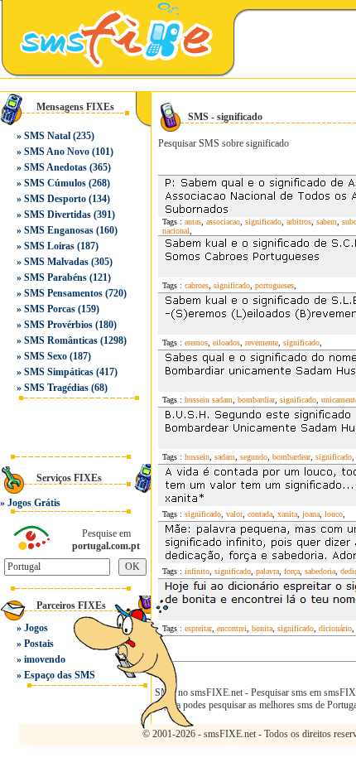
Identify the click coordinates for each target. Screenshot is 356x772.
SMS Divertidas (57, 214)
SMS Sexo (45, 356)
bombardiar (256, 399)
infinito (197, 571)
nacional (176, 230)
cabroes (197, 285)
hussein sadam (209, 399)
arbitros (298, 221)
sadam (224, 456)
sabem (326, 221)
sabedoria (320, 571)
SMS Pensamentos (63, 293)
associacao (223, 221)
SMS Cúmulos (55, 183)
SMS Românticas (61, 340)
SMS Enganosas (59, 230)
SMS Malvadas (56, 262)
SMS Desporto (55, 199)
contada (260, 514)
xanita (287, 514)
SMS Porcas (49, 309)
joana (311, 514)
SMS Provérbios (58, 325)
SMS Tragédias (56, 387)
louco (334, 514)
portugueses (274, 285)
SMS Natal (47, 136)
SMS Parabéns (55, 277)
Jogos (36, 628)
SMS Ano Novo (56, 151)
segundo (253, 456)
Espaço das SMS (59, 675)
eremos (196, 342)
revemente (261, 342)
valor (234, 514)
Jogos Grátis (33, 503)
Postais (39, 643)
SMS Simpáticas (59, 372)
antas (193, 221)
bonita (262, 628)
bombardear (291, 456)
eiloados (226, 342)
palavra (267, 571)
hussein (197, 456)
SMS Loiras (49, 246)
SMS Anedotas (55, 167)
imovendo (44, 659)
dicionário (335, 628)
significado (263, 221)
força (292, 571)
